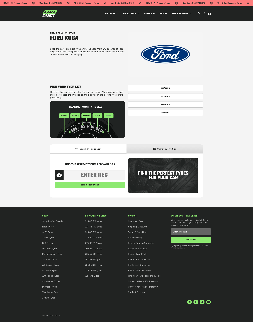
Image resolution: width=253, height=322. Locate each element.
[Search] (199, 13)
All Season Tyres (50, 265)
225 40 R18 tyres (93, 221)
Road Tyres (48, 226)
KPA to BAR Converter (139, 270)
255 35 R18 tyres (93, 265)
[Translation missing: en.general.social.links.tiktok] (202, 302)
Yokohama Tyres (50, 292)
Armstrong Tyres (50, 275)
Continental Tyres (51, 281)
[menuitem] (111, 13)
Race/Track (130, 13)
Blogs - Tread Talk (137, 254)
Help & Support (180, 13)
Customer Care (135, 221)
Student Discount (136, 292)
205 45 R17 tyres (93, 248)
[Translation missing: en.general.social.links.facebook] (195, 302)
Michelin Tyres (49, 286)
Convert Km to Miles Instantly (143, 286)
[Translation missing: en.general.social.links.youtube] (208, 302)
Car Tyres (110, 13)
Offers (148, 13)
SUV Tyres (47, 232)
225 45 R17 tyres (93, 226)
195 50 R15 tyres (93, 259)
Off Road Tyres (49, 248)
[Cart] (209, 13)
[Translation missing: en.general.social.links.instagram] (189, 302)
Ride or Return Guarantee (141, 243)
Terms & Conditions (137, 232)
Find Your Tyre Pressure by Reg (144, 275)
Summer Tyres (49, 259)
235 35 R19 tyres (93, 270)
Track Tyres (48, 237)
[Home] (49, 13)
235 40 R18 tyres (93, 232)
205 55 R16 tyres (93, 254)
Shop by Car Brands (52, 221)
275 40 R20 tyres (94, 237)
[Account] (204, 13)
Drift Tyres (47, 243)
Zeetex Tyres (48, 297)
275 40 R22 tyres (93, 243)
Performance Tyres (52, 254)
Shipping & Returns (137, 226)
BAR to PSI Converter (139, 259)
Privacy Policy (135, 237)
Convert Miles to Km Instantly (143, 281)
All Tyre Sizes (92, 275)
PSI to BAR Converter (139, 265)
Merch (163, 13)
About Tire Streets (137, 248)
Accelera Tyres (49, 270)
